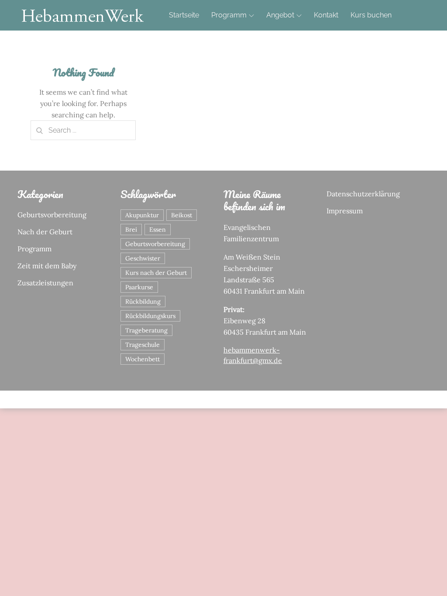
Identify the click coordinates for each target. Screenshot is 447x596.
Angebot (280, 15)
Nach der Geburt (44, 231)
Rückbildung (143, 301)
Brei (131, 229)
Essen (157, 229)
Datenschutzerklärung (363, 193)
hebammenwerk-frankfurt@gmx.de (253, 355)
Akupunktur (142, 215)
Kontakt (326, 15)
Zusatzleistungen (45, 282)
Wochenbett (142, 359)
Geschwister (142, 258)
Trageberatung (146, 330)
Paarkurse (139, 287)
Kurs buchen (371, 15)
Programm (229, 15)
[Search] (39, 130)
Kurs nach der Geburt (156, 273)
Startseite (184, 15)
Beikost (181, 215)
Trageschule (142, 345)
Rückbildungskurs (150, 316)
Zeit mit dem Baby (46, 265)
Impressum (345, 210)
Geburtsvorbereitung (51, 214)
